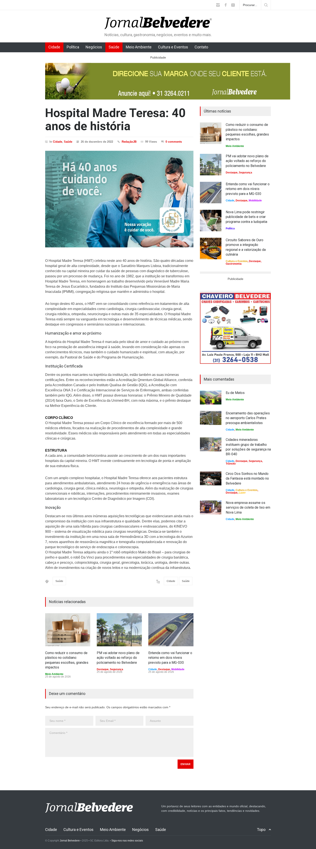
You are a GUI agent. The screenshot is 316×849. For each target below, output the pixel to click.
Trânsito (231, 463)
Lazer (242, 492)
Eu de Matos (235, 393)
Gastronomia (234, 263)
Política (73, 47)
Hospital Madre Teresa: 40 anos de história (115, 119)
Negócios (94, 47)
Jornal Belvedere (70, 840)
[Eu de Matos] (210, 397)
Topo (261, 829)
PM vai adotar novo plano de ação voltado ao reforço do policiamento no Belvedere (118, 658)
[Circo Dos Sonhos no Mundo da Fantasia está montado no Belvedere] (210, 478)
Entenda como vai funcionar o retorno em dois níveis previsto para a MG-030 (170, 658)
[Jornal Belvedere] (158, 22)
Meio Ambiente (139, 47)
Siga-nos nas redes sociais (127, 840)
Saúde (114, 47)
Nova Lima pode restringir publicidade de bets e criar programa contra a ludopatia (246, 217)
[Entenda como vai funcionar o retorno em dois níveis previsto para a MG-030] (170, 629)
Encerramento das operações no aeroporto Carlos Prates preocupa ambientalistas (248, 418)
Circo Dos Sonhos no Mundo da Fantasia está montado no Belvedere (247, 478)
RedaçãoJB (129, 141)
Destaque (103, 669)
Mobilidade (177, 669)
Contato (201, 47)
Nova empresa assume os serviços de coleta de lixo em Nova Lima (248, 507)
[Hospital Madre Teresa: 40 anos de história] (119, 199)
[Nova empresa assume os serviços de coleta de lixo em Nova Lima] (210, 507)
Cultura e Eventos (173, 47)
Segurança (116, 669)
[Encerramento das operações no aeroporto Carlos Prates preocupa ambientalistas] (210, 418)
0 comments (174, 141)
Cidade (54, 47)
